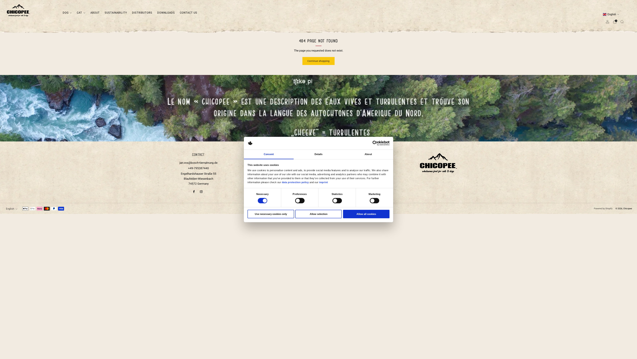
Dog (66, 12)
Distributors (142, 12)
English (10, 208)
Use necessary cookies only (271, 214)
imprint (323, 182)
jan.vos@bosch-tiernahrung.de (198, 162)
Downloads (166, 12)
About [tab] (368, 154)
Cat (79, 12)
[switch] (300, 201)
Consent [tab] (269, 154)
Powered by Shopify (603, 208)
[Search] (622, 21)
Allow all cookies (366, 214)
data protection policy (295, 182)
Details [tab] (319, 154)
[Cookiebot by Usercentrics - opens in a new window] (374, 143)
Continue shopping (318, 61)
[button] (611, 14)
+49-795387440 (198, 168)
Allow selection (318, 214)
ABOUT (95, 12)
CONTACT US (188, 12)
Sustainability (116, 12)
